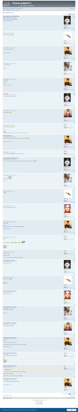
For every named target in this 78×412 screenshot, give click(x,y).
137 (66, 104)
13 (65, 252)
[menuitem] (5, 8)
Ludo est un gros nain (7, 135)
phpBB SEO (41, 402)
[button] (67, 14)
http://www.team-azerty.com (7, 52)
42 (65, 184)
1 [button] (68, 14)
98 (65, 215)
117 (65, 88)
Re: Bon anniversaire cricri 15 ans (10, 290)
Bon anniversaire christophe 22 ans (11, 16)
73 (65, 119)
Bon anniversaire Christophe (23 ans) (10, 158)
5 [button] (73, 14)
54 (65, 42)
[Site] (19, 4)
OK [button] (71, 409)
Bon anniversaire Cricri (8, 12)
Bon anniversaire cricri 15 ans (9, 260)
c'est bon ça (5, 93)
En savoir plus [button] (33, 409)
